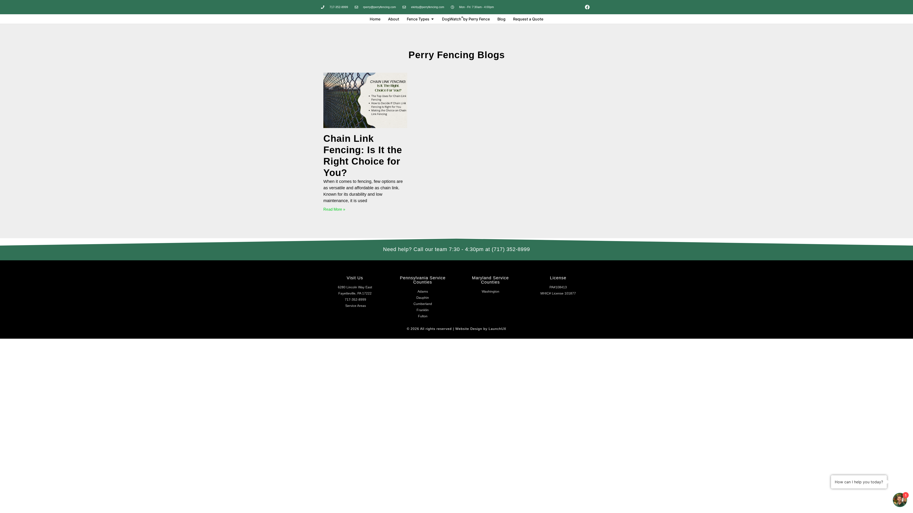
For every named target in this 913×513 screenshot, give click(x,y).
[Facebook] (587, 7)
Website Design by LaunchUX (480, 329)
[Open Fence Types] (432, 19)
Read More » (334, 209)
